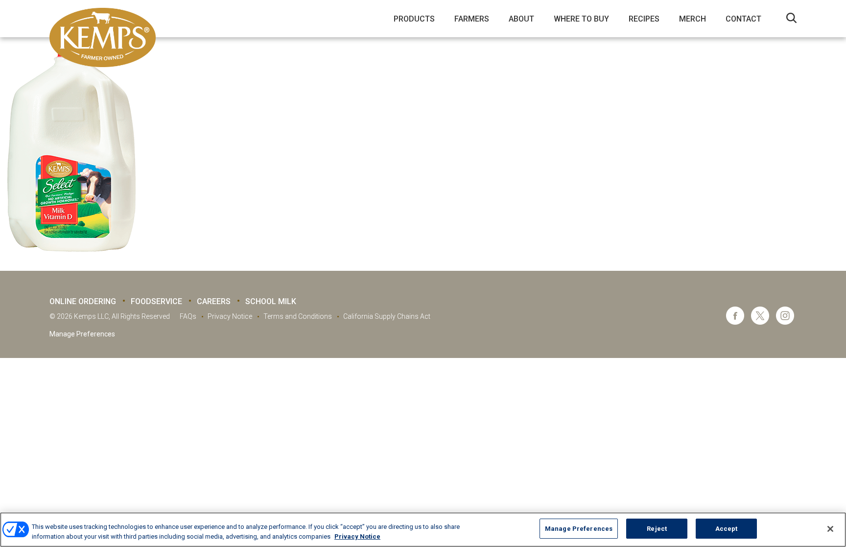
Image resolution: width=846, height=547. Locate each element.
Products (414, 19)
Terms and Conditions (297, 316)
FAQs (188, 316)
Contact (743, 19)
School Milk (270, 301)
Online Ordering (82, 301)
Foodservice (156, 301)
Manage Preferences (82, 334)
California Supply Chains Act (386, 316)
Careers (214, 301)
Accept (726, 528)
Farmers (471, 19)
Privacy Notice (230, 316)
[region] (423, 529)
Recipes (644, 19)
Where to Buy (581, 19)
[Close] (830, 529)
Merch (692, 19)
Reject (657, 528)
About (521, 19)
